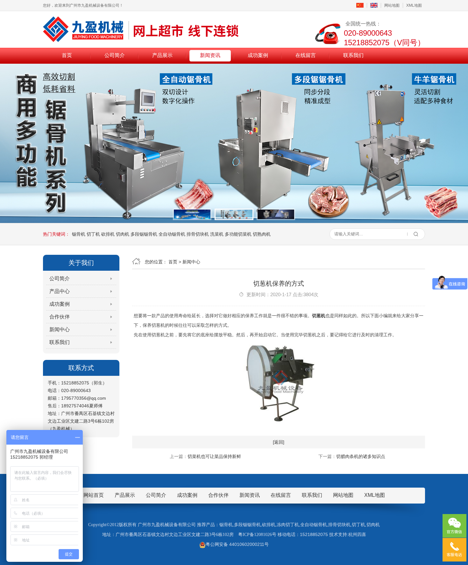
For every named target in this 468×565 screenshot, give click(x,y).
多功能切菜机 (238, 234)
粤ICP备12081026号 (257, 534)
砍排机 (108, 234)
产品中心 (59, 291)
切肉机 (122, 234)
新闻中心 (59, 329)
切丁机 (93, 234)
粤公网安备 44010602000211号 (237, 544)
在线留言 (305, 55)
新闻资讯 (210, 55)
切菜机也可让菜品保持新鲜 (214, 456)
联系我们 (353, 55)
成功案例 (258, 55)
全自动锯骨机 (172, 234)
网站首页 (93, 495)
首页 (67, 55)
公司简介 (114, 55)
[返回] (278, 442)
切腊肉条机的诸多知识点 (360, 456)
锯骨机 (78, 234)
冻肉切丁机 (288, 524)
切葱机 (318, 315)
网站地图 (392, 5)
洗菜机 (216, 234)
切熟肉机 (262, 234)
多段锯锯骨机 (144, 234)
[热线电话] (454, 549)
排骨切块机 (198, 234)
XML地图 (414, 5)
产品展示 (162, 55)
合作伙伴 (59, 316)
